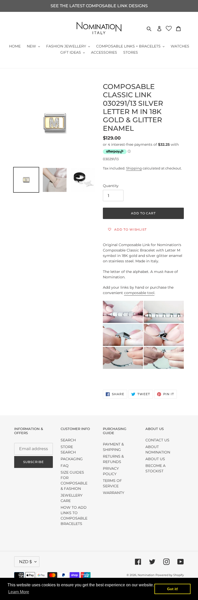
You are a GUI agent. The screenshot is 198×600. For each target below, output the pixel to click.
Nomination (146, 575)
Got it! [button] (172, 589)
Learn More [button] (18, 592)
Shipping (134, 168)
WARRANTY (113, 492)
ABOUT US (155, 459)
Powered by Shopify (169, 575)
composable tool (139, 292)
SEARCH (68, 440)
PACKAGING (72, 459)
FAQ (65, 465)
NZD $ (25, 561)
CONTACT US (157, 440)
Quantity (111, 185)
